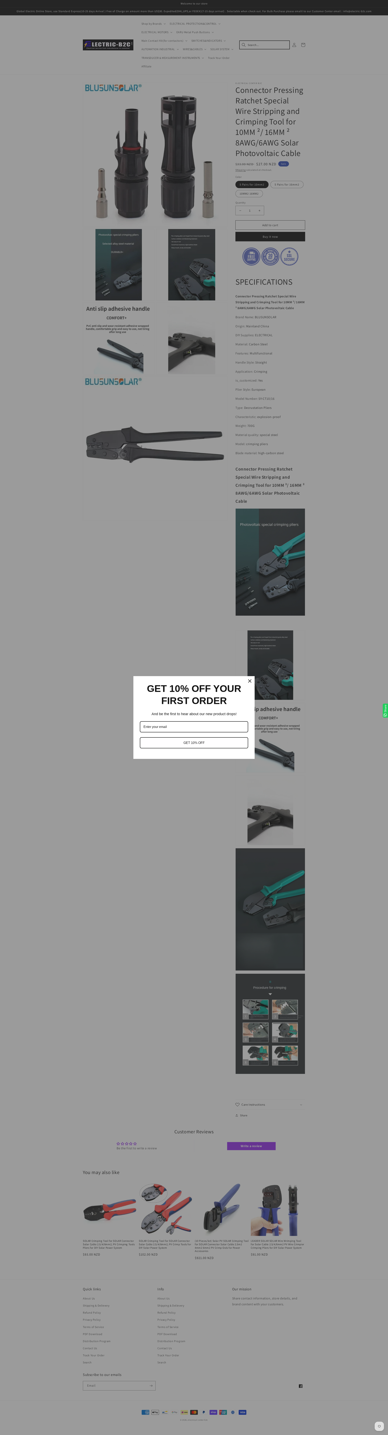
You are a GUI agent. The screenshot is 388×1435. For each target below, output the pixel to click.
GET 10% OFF (194, 743)
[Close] (250, 681)
